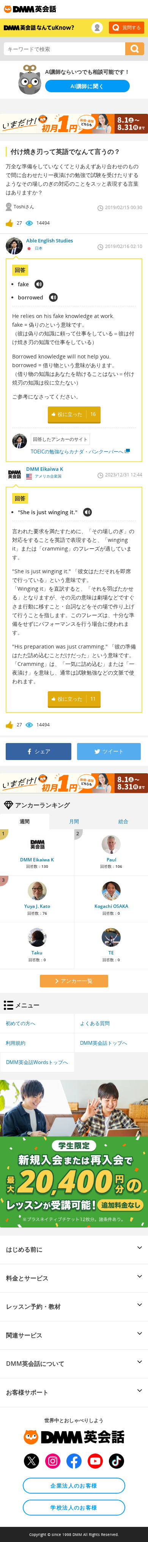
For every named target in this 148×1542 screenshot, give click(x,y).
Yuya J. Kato (37, 906)
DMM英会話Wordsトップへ (37, 1062)
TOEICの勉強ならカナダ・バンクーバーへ (77, 451)
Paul (111, 860)
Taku (37, 953)
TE (111, 953)
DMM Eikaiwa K (37, 860)
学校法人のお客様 (73, 1507)
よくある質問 (95, 1023)
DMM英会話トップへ (103, 1042)
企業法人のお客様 (73, 1485)
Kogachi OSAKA (111, 906)
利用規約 (15, 1042)
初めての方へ (20, 1023)
